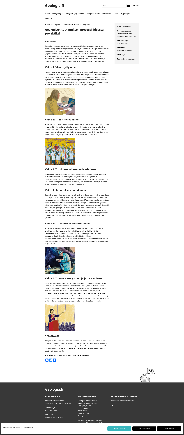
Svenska (136, 6)
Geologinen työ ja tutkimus (78, 355)
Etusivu (47, 24)
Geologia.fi (54, 5)
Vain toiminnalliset (144, 428)
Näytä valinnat (169, 428)
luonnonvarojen (51, 51)
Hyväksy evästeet (119, 428)
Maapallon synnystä (99, 49)
